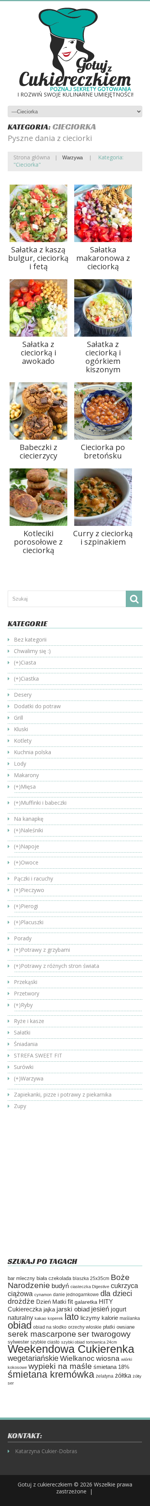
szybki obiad (73, 1342)
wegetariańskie (33, 1358)
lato (72, 1317)
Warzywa (72, 157)
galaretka (86, 1302)
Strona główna (31, 157)
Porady (23, 938)
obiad (20, 1325)
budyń (60, 1286)
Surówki (23, 1067)
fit (70, 1301)
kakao (40, 1318)
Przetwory (26, 993)
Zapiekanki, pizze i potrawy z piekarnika (63, 1094)
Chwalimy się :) (32, 651)
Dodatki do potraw (37, 706)
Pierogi (29, 906)
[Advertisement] (72, 1189)
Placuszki (32, 922)
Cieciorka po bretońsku (103, 451)
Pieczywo (32, 890)
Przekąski (25, 981)
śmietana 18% (111, 1367)
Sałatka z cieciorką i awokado (38, 352)
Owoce (29, 862)
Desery (23, 694)
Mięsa (28, 786)
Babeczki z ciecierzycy (38, 451)
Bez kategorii (30, 639)
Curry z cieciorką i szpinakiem (103, 537)
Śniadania (26, 1044)
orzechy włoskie (85, 1327)
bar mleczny (21, 1278)
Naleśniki (32, 830)
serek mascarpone (42, 1333)
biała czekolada (54, 1278)
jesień (100, 1309)
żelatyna (104, 1376)
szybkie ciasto (45, 1342)
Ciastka (30, 678)
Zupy (20, 1106)
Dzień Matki (51, 1302)
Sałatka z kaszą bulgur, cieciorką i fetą (38, 258)
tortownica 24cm (101, 1342)
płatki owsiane (119, 1327)
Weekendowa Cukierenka (71, 1348)
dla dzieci (116, 1293)
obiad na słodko (50, 1327)
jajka (49, 1309)
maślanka (130, 1318)
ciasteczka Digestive (89, 1286)
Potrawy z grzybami (45, 949)
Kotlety (23, 740)
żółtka (123, 1375)
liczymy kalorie (99, 1318)
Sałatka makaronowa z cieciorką (103, 258)
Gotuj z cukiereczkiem (45, 1484)
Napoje (30, 846)
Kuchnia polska (32, 752)
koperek (55, 1318)
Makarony (26, 775)
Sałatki (22, 1032)
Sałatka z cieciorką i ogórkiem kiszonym (103, 357)
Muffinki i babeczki (44, 802)
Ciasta (28, 662)
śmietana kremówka (51, 1374)
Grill (18, 717)
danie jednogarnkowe (76, 1294)
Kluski (21, 729)
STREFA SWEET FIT (38, 1055)
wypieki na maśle (60, 1366)
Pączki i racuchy (33, 878)
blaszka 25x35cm (91, 1278)
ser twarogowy (104, 1333)
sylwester (18, 1342)
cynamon (43, 1294)
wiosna (108, 1358)
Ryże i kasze (29, 1021)
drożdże (21, 1301)
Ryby (27, 1004)
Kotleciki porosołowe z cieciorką (38, 541)
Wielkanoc (77, 1358)
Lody (20, 763)
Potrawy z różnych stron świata (60, 965)
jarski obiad (73, 1309)
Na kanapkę (28, 818)
